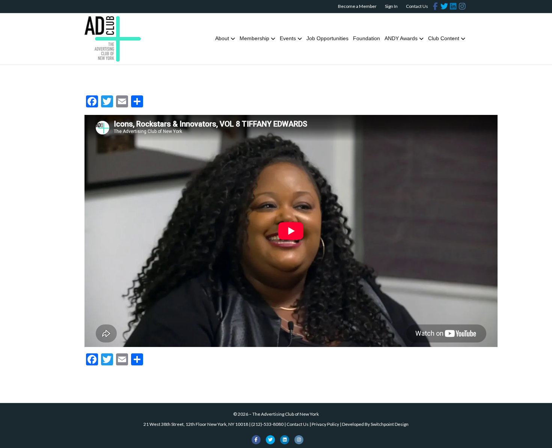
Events (288, 38)
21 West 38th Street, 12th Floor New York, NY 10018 (195, 424)
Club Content (443, 38)
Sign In (391, 6)
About (222, 38)
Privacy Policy (325, 424)
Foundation (366, 38)
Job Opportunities (327, 38)
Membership (254, 38)
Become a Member (357, 6)
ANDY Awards (401, 38)
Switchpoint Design (390, 424)
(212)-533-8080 (267, 424)
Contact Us (417, 6)
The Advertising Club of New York (285, 414)
